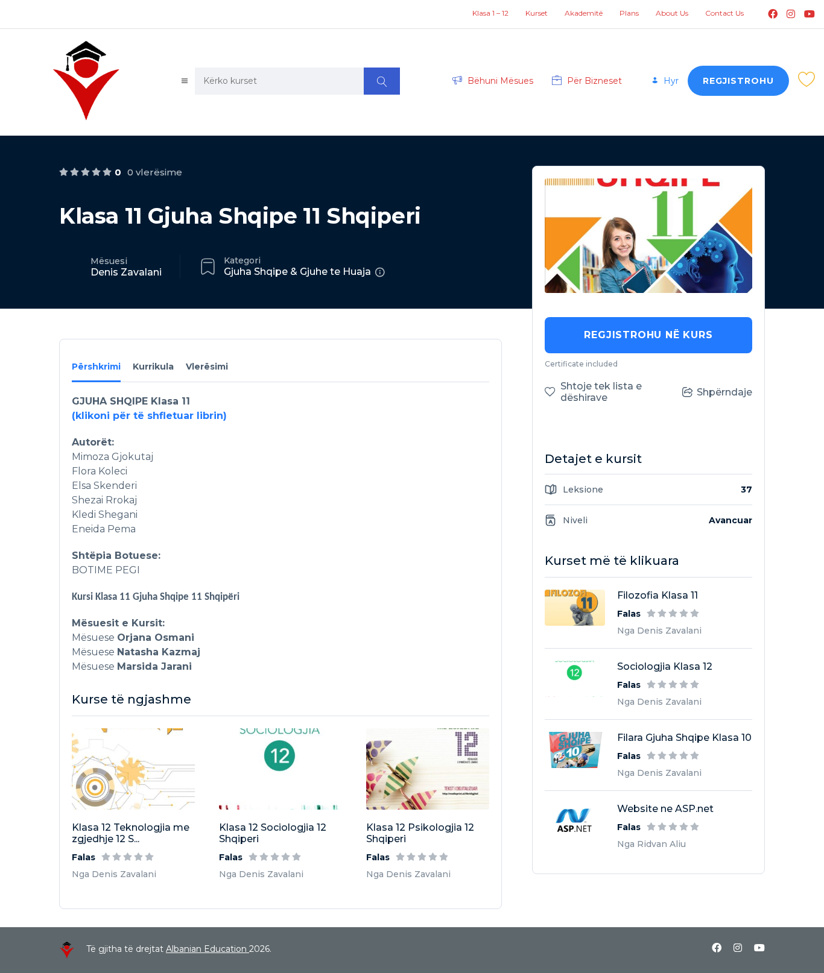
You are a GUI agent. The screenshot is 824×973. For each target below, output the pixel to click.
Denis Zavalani (126, 272)
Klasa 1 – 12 (490, 12)
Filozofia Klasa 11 (657, 595)
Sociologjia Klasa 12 (664, 666)
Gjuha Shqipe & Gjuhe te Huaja (297, 271)
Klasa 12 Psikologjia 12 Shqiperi (420, 833)
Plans (629, 12)
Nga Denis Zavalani (114, 874)
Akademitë (584, 12)
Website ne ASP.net (665, 808)
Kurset (536, 12)
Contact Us (724, 12)
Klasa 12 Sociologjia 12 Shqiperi (272, 833)
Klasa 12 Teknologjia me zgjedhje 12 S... (130, 833)
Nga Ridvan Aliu (651, 844)
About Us (672, 12)
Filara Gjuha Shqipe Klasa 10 (684, 737)
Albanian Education (207, 948)
